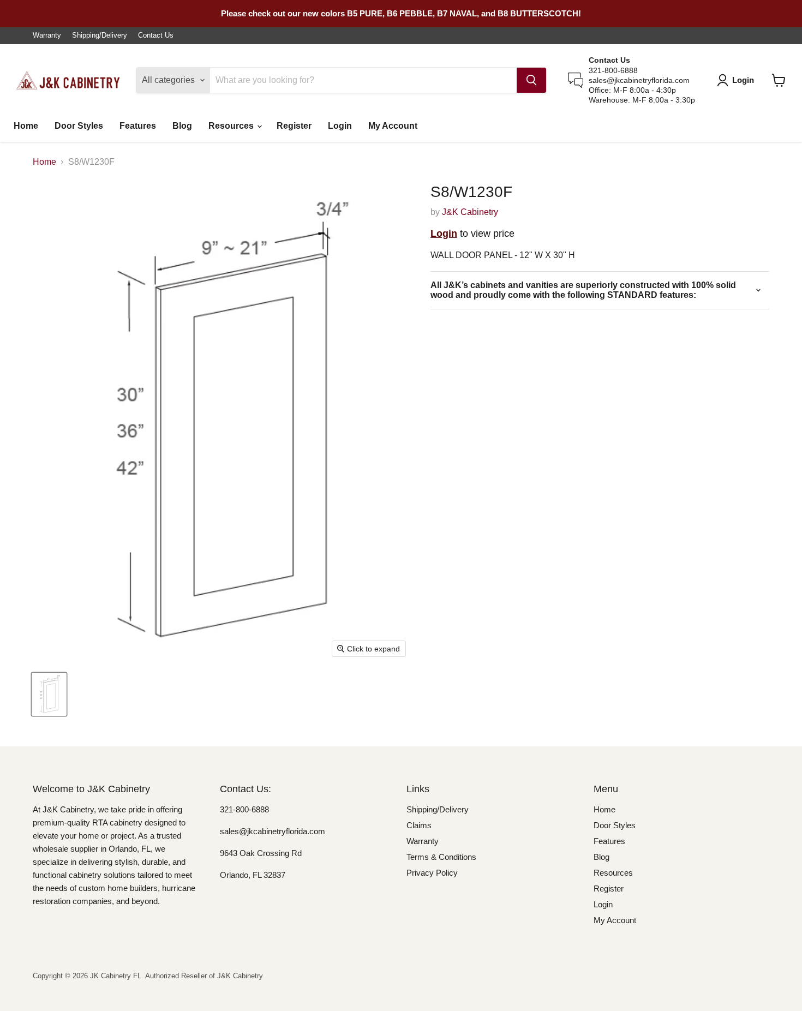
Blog (182, 125)
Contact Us (155, 35)
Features (137, 125)
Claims (419, 825)
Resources (232, 125)
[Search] (531, 80)
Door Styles (79, 125)
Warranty (47, 35)
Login (340, 125)
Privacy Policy (432, 872)
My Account (392, 125)
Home (26, 125)
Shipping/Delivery (99, 35)
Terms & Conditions (441, 857)
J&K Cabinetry (470, 212)
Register (294, 125)
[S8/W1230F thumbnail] (49, 694)
